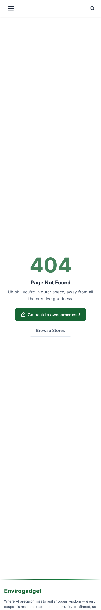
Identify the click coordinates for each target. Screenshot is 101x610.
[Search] (75, 8)
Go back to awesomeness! (54, 314)
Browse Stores (50, 330)
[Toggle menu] (26, 8)
